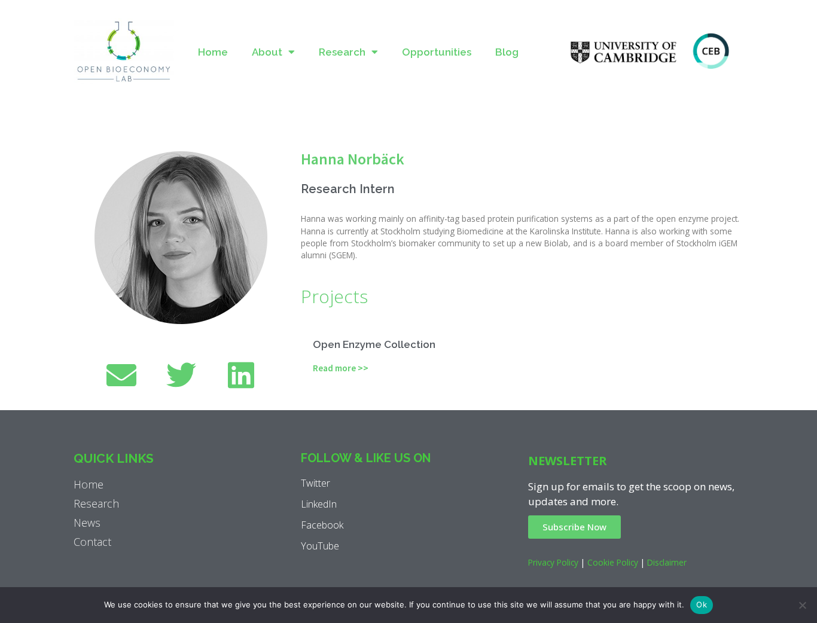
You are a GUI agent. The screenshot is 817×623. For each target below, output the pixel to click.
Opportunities (436, 52)
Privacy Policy (553, 562)
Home (213, 52)
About (267, 52)
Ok (701, 604)
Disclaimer (667, 562)
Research (342, 52)
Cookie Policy (612, 562)
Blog (507, 52)
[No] (802, 605)
